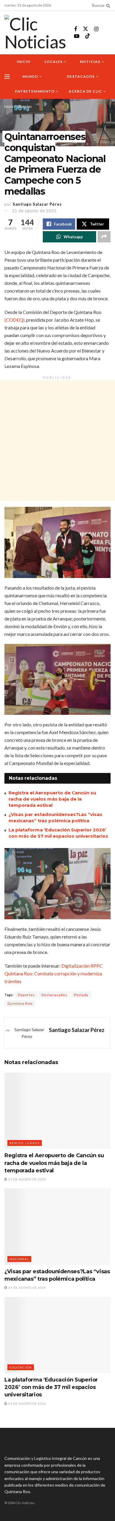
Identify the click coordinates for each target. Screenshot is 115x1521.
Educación (20, 1367)
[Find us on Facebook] (75, 29)
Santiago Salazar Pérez (37, 204)
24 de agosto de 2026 (26, 1179)
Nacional (19, 1259)
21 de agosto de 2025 (34, 210)
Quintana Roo (19, 1003)
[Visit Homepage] (35, 32)
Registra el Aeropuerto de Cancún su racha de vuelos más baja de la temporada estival (52, 799)
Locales (54, 61)
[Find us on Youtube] (76, 36)
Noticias (90, 61)
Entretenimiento (35, 91)
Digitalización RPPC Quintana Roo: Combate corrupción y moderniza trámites (53, 973)
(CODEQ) (14, 320)
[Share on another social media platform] (104, 236)
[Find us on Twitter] (85, 29)
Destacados (81, 76)
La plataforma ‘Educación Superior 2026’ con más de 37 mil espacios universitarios (51, 1387)
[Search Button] (107, 5)
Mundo (30, 76)
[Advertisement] (57, 440)
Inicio (23, 61)
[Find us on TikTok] (87, 36)
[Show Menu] (7, 76)
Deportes (24, 106)
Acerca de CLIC (85, 91)
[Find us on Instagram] (96, 29)
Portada (81, 995)
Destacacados (54, 995)
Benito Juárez (24, 1143)
